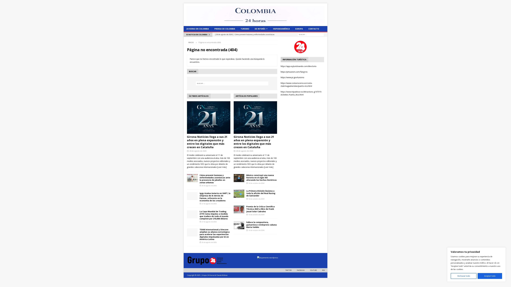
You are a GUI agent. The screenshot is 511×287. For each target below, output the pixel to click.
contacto (313, 29)
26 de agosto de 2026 (209, 242)
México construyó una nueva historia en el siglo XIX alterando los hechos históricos (261, 177)
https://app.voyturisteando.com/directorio (298, 66)
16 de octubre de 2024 (256, 183)
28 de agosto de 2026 (197, 151)
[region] (476, 264)
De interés (260, 29)
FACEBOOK (301, 270)
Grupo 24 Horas (208, 275)
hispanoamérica (281, 29)
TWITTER (288, 270)
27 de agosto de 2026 (209, 204)
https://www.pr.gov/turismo (292, 77)
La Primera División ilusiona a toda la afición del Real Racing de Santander (260, 193)
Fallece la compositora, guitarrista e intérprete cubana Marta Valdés (261, 224)
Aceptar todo (490, 276)
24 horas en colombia (197, 29)
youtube (313, 270)
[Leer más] (222, 167)
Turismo (245, 29)
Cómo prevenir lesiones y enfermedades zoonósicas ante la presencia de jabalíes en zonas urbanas (215, 179)
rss (323, 270)
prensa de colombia (224, 29)
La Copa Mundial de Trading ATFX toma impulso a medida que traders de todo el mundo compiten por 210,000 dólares (214, 215)
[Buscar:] (310, 34)
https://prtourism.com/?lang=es (294, 72)
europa (299, 29)
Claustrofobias (221, 275)
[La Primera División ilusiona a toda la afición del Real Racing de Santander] (239, 194)
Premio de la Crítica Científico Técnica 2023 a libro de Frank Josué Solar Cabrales (260, 209)
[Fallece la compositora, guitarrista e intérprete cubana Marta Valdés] (239, 225)
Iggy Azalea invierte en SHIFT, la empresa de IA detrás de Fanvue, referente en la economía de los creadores (215, 197)
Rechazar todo (463, 276)
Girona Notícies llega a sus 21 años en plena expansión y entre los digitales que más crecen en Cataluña (207, 142)
